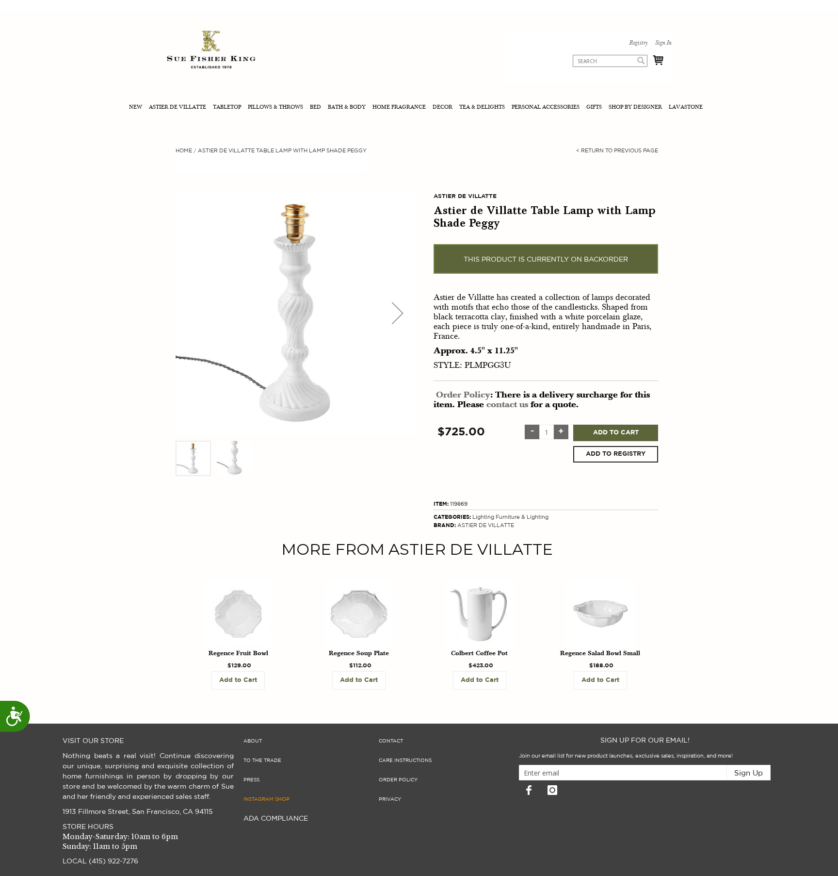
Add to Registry (615, 454)
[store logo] (211, 51)
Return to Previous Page (617, 150)
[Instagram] (552, 790)
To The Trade (262, 760)
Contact (391, 741)
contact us (507, 405)
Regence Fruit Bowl (238, 654)
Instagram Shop (266, 799)
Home (184, 150)
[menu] (419, 107)
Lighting (483, 517)
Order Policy (463, 395)
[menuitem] (136, 107)
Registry (638, 43)
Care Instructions (405, 760)
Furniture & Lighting (522, 517)
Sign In (663, 43)
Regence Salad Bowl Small (600, 654)
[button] (397, 313)
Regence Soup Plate (359, 654)
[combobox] (610, 61)
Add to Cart (616, 433)
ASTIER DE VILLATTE (485, 525)
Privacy (390, 799)
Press (251, 779)
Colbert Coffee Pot (479, 654)
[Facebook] (528, 790)
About (252, 741)
